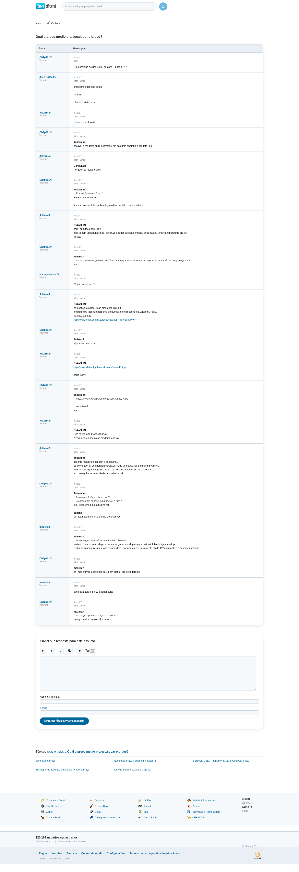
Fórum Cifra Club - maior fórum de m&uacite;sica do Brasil (46, 6)
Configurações (116, 853)
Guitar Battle (150, 817)
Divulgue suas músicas (107, 817)
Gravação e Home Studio (206, 811)
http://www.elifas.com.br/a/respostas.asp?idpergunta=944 (105, 319)
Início (38, 23)
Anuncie (72, 853)
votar (82, 81)
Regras (43, 853)
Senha (43, 708)
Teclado (148, 806)
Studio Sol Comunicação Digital (258, 854)
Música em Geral (55, 800)
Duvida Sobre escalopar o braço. (132, 769)
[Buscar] (163, 6)
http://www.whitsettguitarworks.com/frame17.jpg (100, 367)
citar (76, 61)
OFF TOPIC (198, 817)
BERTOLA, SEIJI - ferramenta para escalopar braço (221, 760)
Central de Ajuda (91, 853)
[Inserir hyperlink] (70, 651)
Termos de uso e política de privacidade (155, 853)
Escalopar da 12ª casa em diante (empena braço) (63, 769)
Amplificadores (54, 806)
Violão (147, 800)
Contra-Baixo (102, 806)
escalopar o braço (46, 760)
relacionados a (88, 751)
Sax (146, 811)
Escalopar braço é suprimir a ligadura (135, 760)
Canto (49, 811)
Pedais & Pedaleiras (203, 800)
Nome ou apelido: (50, 696)
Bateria (196, 806)
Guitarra (55, 23)
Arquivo (57, 853)
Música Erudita (54, 817)
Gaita (98, 811)
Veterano (43, 60)
